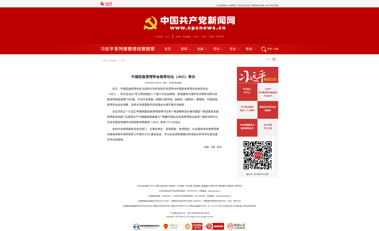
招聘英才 (172, 186)
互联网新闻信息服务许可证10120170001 (153, 201)
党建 (200, 49)
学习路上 (247, 89)
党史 (233, 49)
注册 (276, 49)
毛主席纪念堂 (244, 4)
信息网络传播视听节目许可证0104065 (137, 206)
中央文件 (268, 96)
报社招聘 (164, 186)
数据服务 (205, 186)
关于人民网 (154, 186)
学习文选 (268, 128)
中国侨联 (232, 4)
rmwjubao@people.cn (223, 196)
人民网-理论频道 (175, 83)
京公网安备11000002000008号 (244, 206)
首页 (167, 49)
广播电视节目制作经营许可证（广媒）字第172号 (222, 201)
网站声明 (213, 186)
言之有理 (268, 125)
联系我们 (238, 186)
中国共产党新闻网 (109, 61)
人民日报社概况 (143, 186)
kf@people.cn (167, 196)
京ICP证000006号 (225, 206)
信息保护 (230, 186)
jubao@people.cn (214, 191)
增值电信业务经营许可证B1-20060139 (186, 201)
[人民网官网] (106, 5)
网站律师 (222, 186)
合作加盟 (188, 186)
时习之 (247, 92)
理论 (216, 49)
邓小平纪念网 (272, 4)
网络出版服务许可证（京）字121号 (203, 206)
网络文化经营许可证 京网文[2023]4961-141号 (171, 206)
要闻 (184, 49)
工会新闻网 (221, 4)
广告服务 (180, 186)
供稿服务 (197, 186)
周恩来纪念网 (258, 4)
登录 (269, 49)
